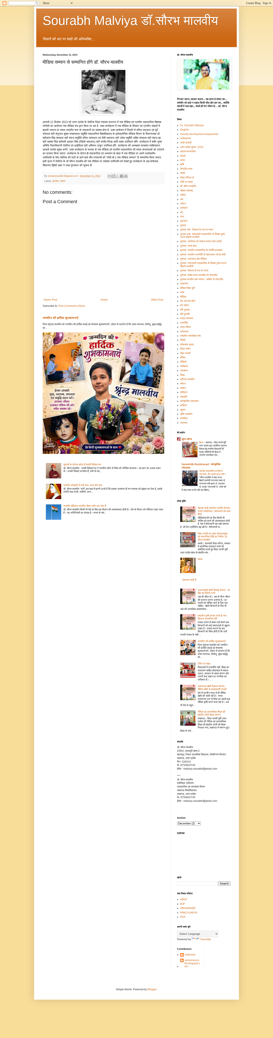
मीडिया (183, 296)
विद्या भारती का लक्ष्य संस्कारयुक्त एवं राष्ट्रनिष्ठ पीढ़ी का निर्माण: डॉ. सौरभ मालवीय (213, 536)
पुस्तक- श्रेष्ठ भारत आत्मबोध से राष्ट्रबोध (199, 275)
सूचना (183, 409)
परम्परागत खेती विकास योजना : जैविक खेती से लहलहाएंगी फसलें (212, 688)
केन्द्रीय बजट (186, 168)
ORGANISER (188, 908)
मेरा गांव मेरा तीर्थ (187, 301)
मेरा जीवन (184, 305)
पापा (182, 216)
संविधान (183, 392)
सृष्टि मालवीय (186, 414)
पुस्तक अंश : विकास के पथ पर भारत (196, 229)
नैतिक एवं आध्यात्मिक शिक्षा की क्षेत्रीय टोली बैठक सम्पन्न (211, 713)
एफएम (183, 155)
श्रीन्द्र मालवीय (187, 379)
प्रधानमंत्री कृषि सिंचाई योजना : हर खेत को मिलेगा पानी (214, 592)
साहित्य (183, 405)
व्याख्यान (184, 370)
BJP (182, 903)
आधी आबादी (186, 142)
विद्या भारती (185, 353)
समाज (183, 383)
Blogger (152, 989)
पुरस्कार (55, 181)
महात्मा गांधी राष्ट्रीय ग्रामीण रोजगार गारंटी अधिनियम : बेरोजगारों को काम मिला (214, 511)
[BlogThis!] (114, 176)
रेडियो (183, 340)
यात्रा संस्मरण (186, 318)
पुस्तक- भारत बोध (188, 245)
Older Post (157, 299)
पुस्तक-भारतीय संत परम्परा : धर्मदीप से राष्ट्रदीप (201, 279)
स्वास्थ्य (183, 422)
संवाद (200, 559)
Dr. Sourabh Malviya (192, 125)
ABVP (183, 899)
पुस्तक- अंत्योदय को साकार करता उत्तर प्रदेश (201, 241)
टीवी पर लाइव (186, 181)
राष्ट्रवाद (184, 331)
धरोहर (183, 194)
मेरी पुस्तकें (185, 314)
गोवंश (182, 173)
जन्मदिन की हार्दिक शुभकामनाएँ (60, 318)
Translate (205, 939)
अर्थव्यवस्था (185, 138)
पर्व (181, 212)
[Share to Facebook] (122, 176)
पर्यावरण (183, 207)
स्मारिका (184, 418)
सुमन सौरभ (187, 439)
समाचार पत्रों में (189, 579)
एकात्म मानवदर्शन (188, 151)
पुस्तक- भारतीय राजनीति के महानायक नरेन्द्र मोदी (203, 254)
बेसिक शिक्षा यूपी (187, 288)
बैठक (201, 442)
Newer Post (50, 299)
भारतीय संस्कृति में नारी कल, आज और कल (82, 485)
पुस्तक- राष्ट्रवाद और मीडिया (193, 258)
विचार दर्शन (185, 348)
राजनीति (184, 322)
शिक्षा (182, 375)
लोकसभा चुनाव (187, 344)
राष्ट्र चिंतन (185, 327)
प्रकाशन (184, 283)
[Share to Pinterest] (126, 176)
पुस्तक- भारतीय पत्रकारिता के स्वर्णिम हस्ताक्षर (201, 250)
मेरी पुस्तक (185, 309)
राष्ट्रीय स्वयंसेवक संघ (190, 335)
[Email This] (109, 176)
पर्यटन (183, 203)
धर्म (181, 199)
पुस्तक (183, 225)
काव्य (182, 160)
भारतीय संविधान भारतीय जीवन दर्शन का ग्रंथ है (84, 505)
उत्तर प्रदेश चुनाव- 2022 (191, 147)
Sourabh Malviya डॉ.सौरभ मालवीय (130, 20)
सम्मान (62, 181)
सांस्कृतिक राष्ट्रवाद (189, 401)
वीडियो (183, 361)
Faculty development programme (199, 134)
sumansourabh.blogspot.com (192, 963)
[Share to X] (118, 176)
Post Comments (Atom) (71, 305)
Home (104, 299)
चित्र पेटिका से (187, 177)
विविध (183, 357)
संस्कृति (183, 396)
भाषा (182, 292)
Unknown (190, 954)
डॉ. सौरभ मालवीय (188, 186)
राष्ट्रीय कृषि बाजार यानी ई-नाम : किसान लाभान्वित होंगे (213, 617)
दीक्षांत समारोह (186, 190)
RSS (183, 916)
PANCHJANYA (188, 912)
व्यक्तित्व (184, 366)
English (184, 129)
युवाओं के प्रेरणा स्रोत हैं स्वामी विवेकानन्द (82, 464)
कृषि (182, 164)
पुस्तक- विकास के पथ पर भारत (194, 270)
